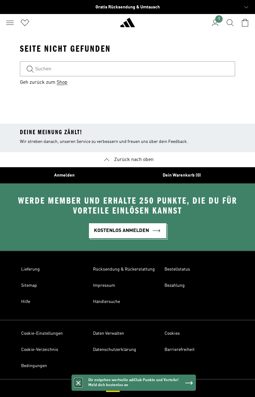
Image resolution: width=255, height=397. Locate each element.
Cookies (172, 333)
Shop (62, 82)
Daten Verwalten (108, 333)
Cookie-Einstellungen (42, 333)
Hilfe (25, 302)
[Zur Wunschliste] (24, 22)
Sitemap (29, 285)
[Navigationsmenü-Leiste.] (9, 22)
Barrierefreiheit (180, 349)
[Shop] (127, 25)
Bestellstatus (177, 269)
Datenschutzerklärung (114, 349)
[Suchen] (230, 22)
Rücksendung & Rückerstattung (124, 269)
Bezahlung (175, 285)
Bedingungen (34, 366)
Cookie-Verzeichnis (39, 349)
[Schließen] (78, 383)
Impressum (104, 285)
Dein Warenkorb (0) (182, 175)
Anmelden (64, 175)
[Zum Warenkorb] (245, 22)
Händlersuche (106, 302)
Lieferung (30, 269)
